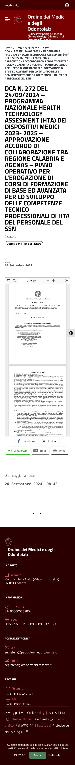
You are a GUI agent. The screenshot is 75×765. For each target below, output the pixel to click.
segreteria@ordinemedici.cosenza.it (28, 665)
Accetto (37, 755)
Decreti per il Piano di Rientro (32, 48)
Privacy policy (14, 712)
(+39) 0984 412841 (19, 693)
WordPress (41, 719)
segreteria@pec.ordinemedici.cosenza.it (31, 652)
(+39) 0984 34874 (18, 704)
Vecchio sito (12, 5)
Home (8, 48)
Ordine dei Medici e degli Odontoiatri (31, 552)
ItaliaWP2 (21, 725)
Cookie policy (55, 755)
